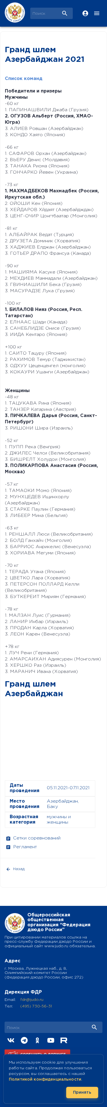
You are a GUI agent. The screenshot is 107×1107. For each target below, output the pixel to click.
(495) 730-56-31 (36, 1006)
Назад (19, 869)
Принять (82, 1092)
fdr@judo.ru (31, 999)
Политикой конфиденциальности (45, 1079)
